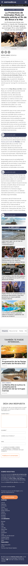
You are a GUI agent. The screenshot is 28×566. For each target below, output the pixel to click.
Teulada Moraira (5, 537)
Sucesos (3, 515)
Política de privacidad (11, 558)
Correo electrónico (8, 436)
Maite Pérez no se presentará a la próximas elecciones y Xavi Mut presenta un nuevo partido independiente (13, 296)
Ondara (3, 531)
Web (2, 441)
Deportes (3, 504)
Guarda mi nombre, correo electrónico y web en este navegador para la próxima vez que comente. (12, 449)
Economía (3, 506)
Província (3, 513)
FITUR (2, 546)
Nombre (4, 430)
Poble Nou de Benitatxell (7, 535)
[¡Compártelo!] (2, 52)
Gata (2, 526)
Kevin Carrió (5, 55)
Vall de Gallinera (5, 539)
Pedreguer (4, 532)
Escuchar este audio (10, 135)
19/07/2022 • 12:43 (5, 57)
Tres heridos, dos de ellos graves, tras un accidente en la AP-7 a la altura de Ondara (13, 277)
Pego (2, 534)
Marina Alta (4, 529)
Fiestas (3, 507)
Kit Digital (16, 491)
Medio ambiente (5, 510)
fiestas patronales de (10, 141)
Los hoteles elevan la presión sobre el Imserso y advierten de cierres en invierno (13, 314)
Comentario (5, 413)
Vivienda (3, 517)
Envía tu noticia (9, 497)
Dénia (2, 524)
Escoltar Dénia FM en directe (8, 5)
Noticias (4, 500)
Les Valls (3, 527)
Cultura (26, 5)
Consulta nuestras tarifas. (8, 486)
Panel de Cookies (13, 559)
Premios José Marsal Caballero (9, 548)
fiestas (21, 331)
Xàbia (2, 540)
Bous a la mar (13, 331)
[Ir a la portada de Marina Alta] (10, 2)
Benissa (3, 521)
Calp (2, 523)
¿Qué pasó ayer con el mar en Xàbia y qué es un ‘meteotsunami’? (12, 242)
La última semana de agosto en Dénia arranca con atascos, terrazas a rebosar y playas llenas (13, 260)
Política (3, 512)
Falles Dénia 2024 (5, 545)
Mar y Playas (4, 509)
